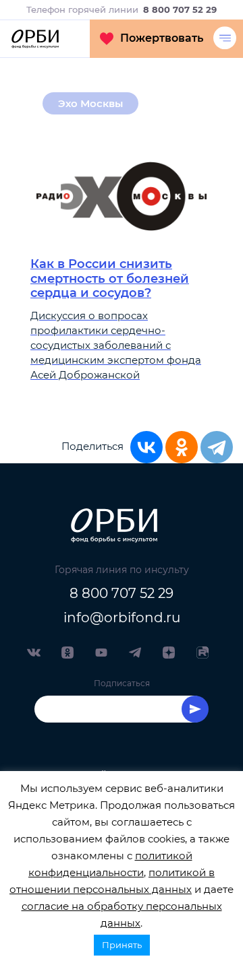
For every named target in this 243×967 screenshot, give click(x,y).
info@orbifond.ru (121, 617)
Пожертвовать (161, 38)
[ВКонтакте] (146, 447)
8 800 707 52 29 (121, 593)
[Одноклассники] (181, 447)
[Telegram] (216, 447)
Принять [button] (122, 944)
